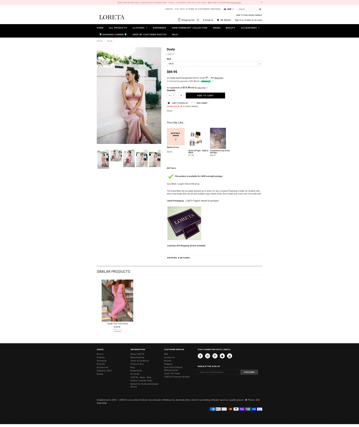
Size (169, 59)
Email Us (209, 20)
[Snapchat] (222, 355)
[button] (214, 87)
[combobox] (249, 9)
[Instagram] (207, 355)
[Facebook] (200, 355)
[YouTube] (229, 355)
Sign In (238, 20)
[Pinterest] (215, 355)
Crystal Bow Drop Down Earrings (220, 152)
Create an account (253, 20)
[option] (129, 96)
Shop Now (236, 3)
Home (100, 41)
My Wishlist (226, 20)
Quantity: (171, 90)
